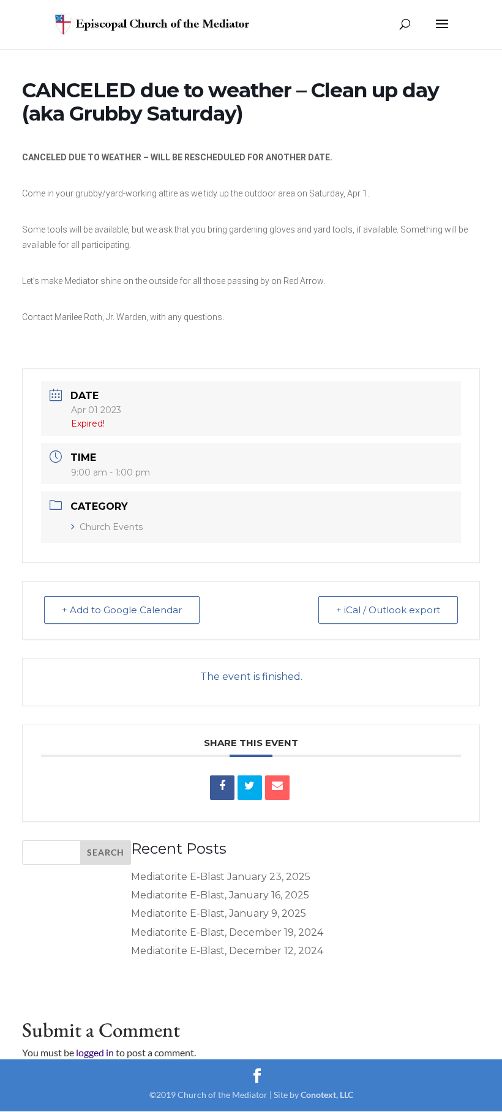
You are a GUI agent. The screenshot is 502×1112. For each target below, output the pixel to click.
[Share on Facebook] (222, 787)
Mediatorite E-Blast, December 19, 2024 (227, 932)
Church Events (111, 526)
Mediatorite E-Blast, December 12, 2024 (227, 951)
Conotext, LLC (327, 1094)
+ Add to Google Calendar (122, 610)
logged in (95, 1052)
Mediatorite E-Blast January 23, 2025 (220, 877)
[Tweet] (250, 787)
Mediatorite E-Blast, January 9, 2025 (218, 913)
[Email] (277, 787)
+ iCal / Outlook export (388, 610)
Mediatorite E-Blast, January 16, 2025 (220, 895)
